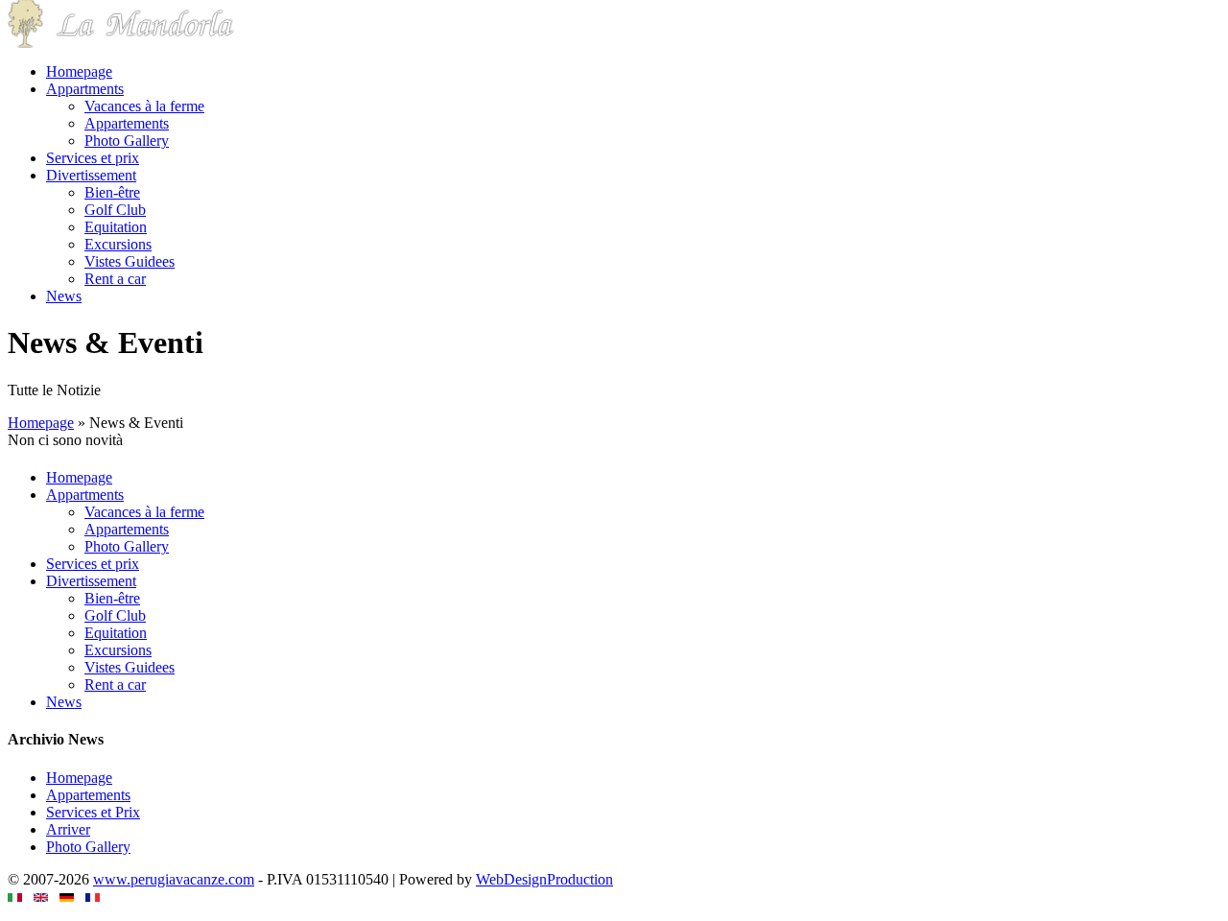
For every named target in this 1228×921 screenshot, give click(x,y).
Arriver (68, 829)
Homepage (79, 71)
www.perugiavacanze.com (173, 879)
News (64, 296)
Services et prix (92, 158)
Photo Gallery (126, 140)
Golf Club (115, 209)
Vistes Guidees (129, 261)
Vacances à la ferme (144, 106)
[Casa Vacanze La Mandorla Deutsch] (66, 896)
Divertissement (91, 175)
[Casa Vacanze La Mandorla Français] (92, 896)
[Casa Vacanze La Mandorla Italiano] (15, 896)
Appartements (126, 123)
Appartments (85, 89)
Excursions (118, 244)
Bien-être (112, 192)
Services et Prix (93, 812)
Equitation (115, 227)
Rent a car (115, 279)
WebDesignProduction (544, 879)
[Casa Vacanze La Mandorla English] (41, 896)
